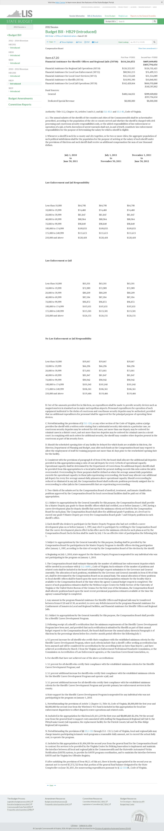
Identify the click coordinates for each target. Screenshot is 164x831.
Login (155, 7)
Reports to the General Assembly (143, 16)
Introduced (15, 47)
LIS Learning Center (109, 7)
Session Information (77, 16)
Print (80, 42)
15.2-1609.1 (85, 566)
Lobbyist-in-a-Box (85, 825)
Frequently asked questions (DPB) (19, 810)
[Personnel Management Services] (48, 42)
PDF (88, 42)
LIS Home (74, 825)
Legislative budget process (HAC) (19, 802)
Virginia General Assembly (90, 7)
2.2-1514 (123, 767)
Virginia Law (122, 16)
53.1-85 (120, 111)
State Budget (110, 16)
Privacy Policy (123, 7)
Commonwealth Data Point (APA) (19, 807)
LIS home (133, 7)
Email (96, 42)
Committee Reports (19, 104)
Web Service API (138, 802)
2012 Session (19, 27)
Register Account (145, 7)
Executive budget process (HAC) (18, 804)
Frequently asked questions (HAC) (57, 804)
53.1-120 (87, 423)
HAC (99, 802)
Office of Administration (65, 36)
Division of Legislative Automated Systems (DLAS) (113, 828)
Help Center (60, 2)
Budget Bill (110, 21)
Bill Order (49, 36)
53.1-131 (89, 731)
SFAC (104, 802)
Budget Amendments (20, 98)
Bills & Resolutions (95, 16)
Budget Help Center (127, 804)
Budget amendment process (55, 802)
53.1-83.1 (107, 111)
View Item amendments (147, 48)
